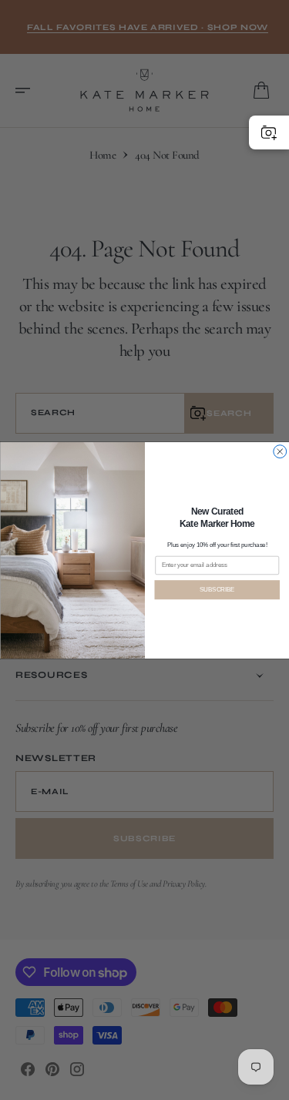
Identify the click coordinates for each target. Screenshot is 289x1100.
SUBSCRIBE (216, 589)
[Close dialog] (279, 451)
